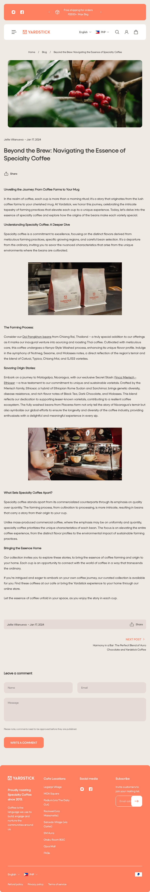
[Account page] (126, 32)
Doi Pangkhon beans (36, 336)
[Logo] (36, 32)
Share (13, 173)
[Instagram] (13, 12)
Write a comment (23, 742)
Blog (44, 52)
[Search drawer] (117, 32)
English (12, 874)
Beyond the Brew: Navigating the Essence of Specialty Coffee (88, 52)
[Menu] (14, 32)
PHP (31, 874)
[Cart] (136, 32)
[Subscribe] (136, 801)
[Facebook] (22, 12)
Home (31, 52)
